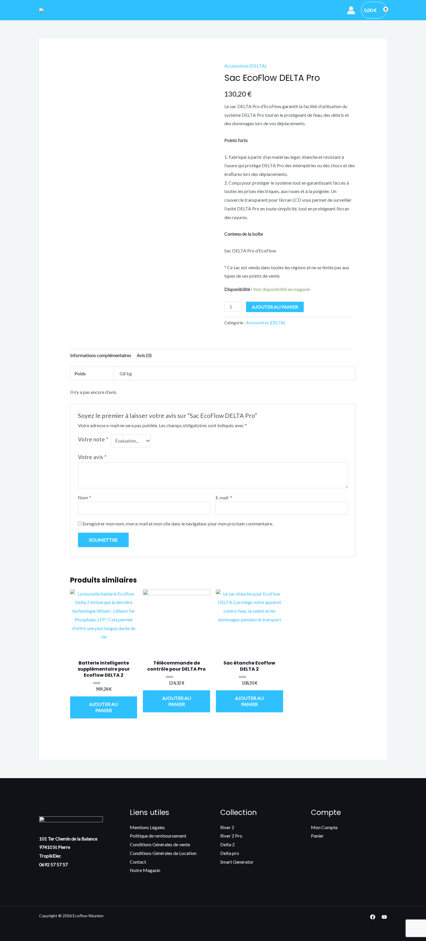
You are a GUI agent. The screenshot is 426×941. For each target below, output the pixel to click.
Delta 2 (227, 844)
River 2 (227, 827)
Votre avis (92, 457)
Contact (138, 861)
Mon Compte (324, 827)
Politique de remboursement (158, 835)
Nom (84, 497)
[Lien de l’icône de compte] (351, 10)
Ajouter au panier (275, 307)
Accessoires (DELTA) (245, 65)
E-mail (224, 497)
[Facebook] (372, 917)
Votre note (93, 439)
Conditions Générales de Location (163, 853)
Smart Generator (237, 861)
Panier (317, 835)
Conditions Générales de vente (160, 844)
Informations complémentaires (100, 355)
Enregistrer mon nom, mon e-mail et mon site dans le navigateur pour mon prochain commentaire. (178, 523)
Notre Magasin (145, 870)
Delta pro (229, 853)
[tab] (100, 355)
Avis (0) (144, 355)
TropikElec (50, 855)
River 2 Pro (231, 835)
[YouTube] (384, 917)
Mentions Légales (147, 827)
